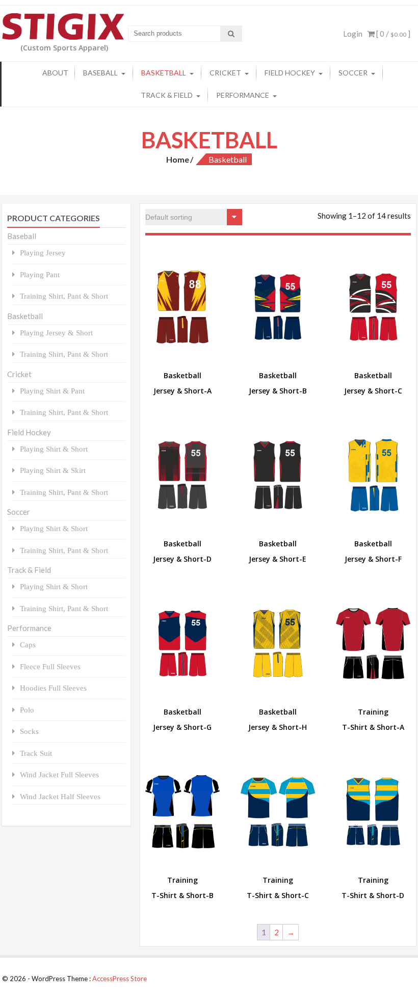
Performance (242, 95)
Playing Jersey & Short (56, 332)
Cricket (225, 72)
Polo (27, 710)
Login (352, 33)
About (55, 72)
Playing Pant (40, 274)
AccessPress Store (119, 979)
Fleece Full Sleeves (50, 666)
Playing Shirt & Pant (52, 390)
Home (177, 159)
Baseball (100, 72)
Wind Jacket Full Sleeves (59, 774)
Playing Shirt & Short (54, 449)
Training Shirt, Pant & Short (64, 296)
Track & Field (167, 95)
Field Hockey (290, 72)
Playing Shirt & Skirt (53, 470)
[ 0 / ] (392, 33)
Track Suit (36, 753)
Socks (29, 731)
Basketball (163, 72)
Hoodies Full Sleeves (53, 688)
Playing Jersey (43, 252)
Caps (28, 644)
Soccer (353, 72)
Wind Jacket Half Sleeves (60, 796)
